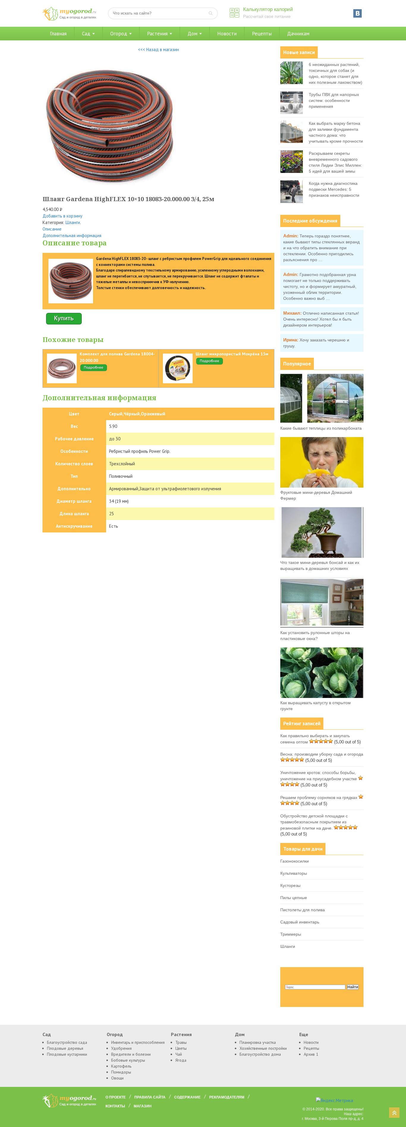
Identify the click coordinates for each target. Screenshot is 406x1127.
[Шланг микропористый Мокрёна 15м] (210, 363)
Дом (192, 33)
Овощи (117, 1078)
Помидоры (121, 1072)
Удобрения (121, 1048)
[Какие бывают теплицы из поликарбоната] (321, 422)
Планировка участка (258, 1042)
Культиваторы (293, 873)
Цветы (181, 1048)
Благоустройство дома (260, 1054)
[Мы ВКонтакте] (357, 13)
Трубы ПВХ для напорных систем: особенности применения (334, 100)
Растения (157, 33)
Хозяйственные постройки (263, 1048)
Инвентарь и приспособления (138, 1042)
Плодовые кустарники (67, 1054)
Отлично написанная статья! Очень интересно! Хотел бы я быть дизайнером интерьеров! (321, 319)
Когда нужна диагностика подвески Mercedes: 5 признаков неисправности (334, 189)
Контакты (115, 1106)
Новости (227, 33)
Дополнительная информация (72, 235)
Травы (181, 1042)
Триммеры (290, 934)
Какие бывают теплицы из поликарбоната (321, 428)
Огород (118, 33)
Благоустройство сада (67, 1042)
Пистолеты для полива (302, 909)
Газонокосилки (294, 861)
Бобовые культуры (128, 1060)
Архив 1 (311, 1054)
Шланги (72, 222)
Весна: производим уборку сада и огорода (321, 754)
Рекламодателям (226, 1097)
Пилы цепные (293, 897)
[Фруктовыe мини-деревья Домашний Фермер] (321, 486)
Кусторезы (290, 885)
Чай (178, 1054)
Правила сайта (150, 1097)
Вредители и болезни (131, 1054)
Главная (58, 33)
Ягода (180, 1060)
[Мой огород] (69, 19)
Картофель (121, 1066)
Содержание (187, 1097)
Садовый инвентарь (299, 922)
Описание (52, 229)
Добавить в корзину (62, 216)
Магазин (143, 1106)
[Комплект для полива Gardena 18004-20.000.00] (94, 370)
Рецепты (262, 33)
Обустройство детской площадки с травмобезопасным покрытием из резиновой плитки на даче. (314, 822)
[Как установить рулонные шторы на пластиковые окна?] (321, 626)
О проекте (116, 1097)
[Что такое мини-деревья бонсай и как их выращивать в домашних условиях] (321, 556)
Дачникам (298, 33)
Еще (303, 1034)
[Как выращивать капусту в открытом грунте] (321, 696)
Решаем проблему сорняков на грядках (318, 797)
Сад (86, 33)
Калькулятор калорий (268, 9)
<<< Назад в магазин (158, 49)
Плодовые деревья (65, 1048)
